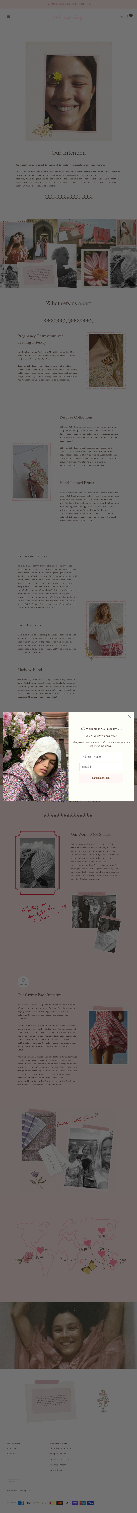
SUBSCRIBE (101, 778)
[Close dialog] (129, 716)
